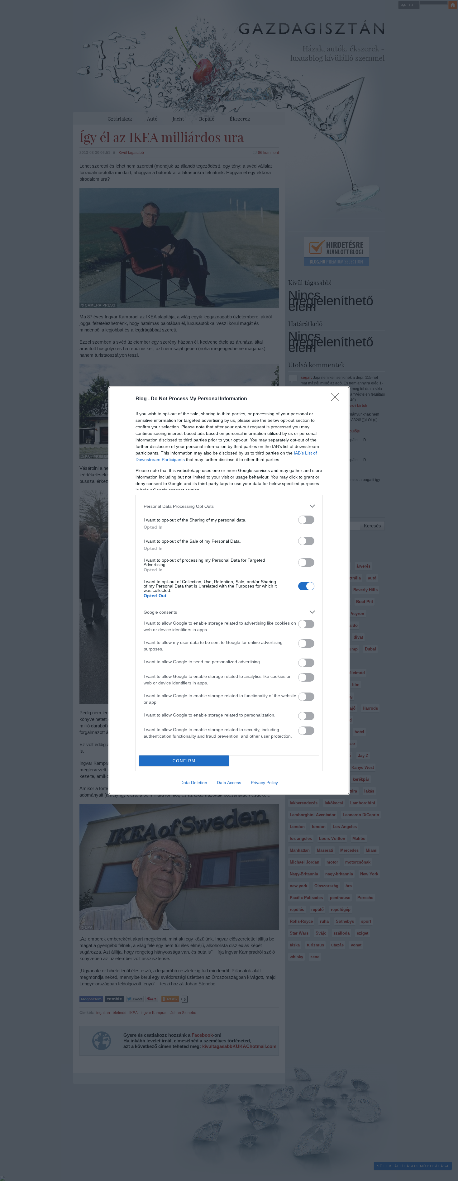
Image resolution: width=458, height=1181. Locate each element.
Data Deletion (193, 782)
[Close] (337, 399)
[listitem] (229, 506)
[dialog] (229, 590)
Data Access (229, 782)
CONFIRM (184, 761)
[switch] (306, 520)
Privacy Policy (264, 782)
